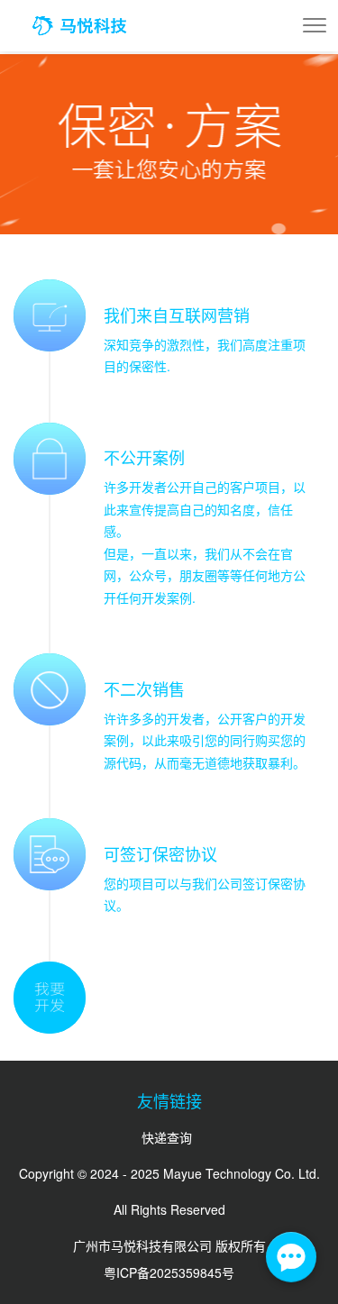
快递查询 (167, 1137)
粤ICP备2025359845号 (169, 1272)
